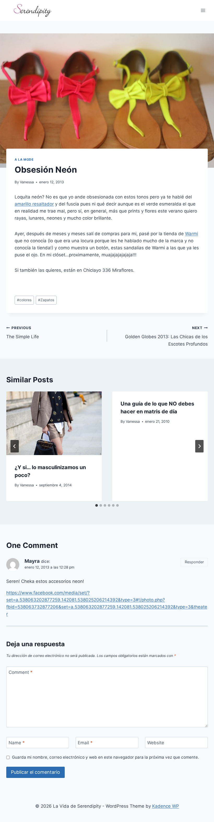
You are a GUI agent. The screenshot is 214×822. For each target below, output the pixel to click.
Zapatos (46, 300)
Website (155, 742)
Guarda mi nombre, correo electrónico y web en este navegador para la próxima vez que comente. (105, 757)
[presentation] (54, 423)
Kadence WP (165, 806)
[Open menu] (203, 10)
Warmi (191, 233)
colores (24, 300)
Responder (194, 562)
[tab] (96, 505)
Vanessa (27, 182)
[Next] (199, 446)
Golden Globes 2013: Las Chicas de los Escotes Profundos (166, 336)
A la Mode (24, 159)
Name (17, 742)
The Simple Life (22, 333)
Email (85, 742)
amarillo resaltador (34, 204)
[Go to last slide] (14, 446)
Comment (21, 672)
